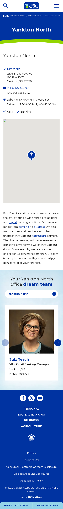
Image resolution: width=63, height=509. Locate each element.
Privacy (31, 453)
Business (31, 420)
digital (13, 222)
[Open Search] (5, 6)
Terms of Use (31, 459)
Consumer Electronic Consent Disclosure (31, 466)
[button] (57, 342)
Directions (13, 69)
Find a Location (16, 505)
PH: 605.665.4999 (18, 87)
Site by (24, 497)
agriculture (39, 235)
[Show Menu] (56, 6)
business (39, 226)
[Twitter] (31, 398)
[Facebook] (23, 398)
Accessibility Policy (31, 480)
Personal (32, 408)
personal (24, 226)
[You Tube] (40, 398)
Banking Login (48, 505)
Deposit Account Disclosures (31, 473)
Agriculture (31, 426)
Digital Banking (31, 414)
